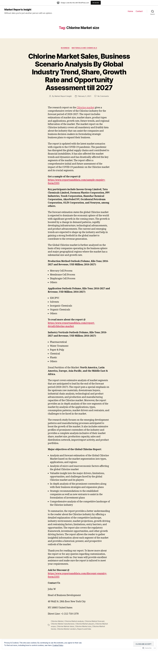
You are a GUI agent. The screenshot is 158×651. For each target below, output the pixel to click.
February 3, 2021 (84, 96)
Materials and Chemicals (84, 48)
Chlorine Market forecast (94, 621)
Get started (95, 2)
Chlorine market (85, 107)
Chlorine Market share (65, 626)
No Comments (103, 96)
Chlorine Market (57, 621)
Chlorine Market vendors (66, 629)
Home (130, 11)
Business (65, 48)
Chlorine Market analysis (74, 621)
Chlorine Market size (83, 626)
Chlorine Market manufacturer (62, 624)
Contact (139, 11)
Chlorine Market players (84, 624)
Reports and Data (84, 629)
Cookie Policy (57, 645)
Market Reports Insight (17, 9)
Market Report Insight (63, 96)
